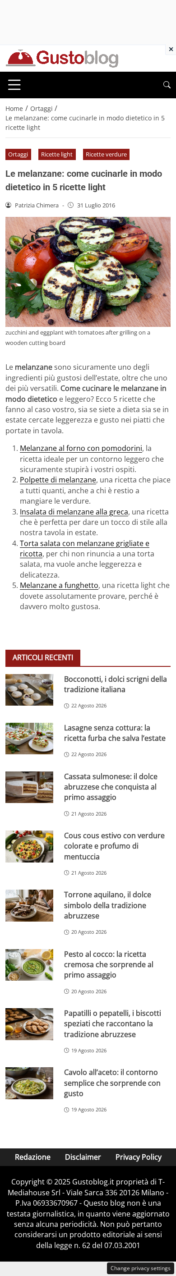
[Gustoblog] (61, 58)
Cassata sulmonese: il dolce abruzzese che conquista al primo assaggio (110, 787)
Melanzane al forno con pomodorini (81, 448)
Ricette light (57, 154)
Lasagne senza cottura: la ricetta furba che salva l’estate (115, 733)
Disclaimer (83, 1157)
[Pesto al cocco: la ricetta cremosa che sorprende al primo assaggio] (29, 965)
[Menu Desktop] (14, 85)
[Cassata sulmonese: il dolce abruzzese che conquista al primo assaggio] (29, 787)
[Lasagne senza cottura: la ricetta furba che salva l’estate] (29, 739)
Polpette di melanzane (58, 480)
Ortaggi (18, 154)
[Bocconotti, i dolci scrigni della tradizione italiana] (29, 690)
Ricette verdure (106, 154)
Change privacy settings (141, 1268)
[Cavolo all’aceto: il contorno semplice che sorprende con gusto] (29, 1083)
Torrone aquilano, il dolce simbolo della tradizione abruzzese (107, 905)
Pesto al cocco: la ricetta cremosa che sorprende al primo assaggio (108, 964)
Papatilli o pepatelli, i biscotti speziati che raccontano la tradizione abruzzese (112, 1023)
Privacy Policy (139, 1157)
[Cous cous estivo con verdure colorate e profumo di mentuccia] (29, 847)
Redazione (33, 1157)
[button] (167, 85)
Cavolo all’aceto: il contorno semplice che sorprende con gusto (112, 1082)
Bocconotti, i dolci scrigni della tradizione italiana (115, 684)
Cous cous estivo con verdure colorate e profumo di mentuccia (114, 846)
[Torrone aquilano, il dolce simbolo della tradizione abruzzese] (29, 906)
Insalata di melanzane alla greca (74, 512)
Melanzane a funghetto (59, 585)
